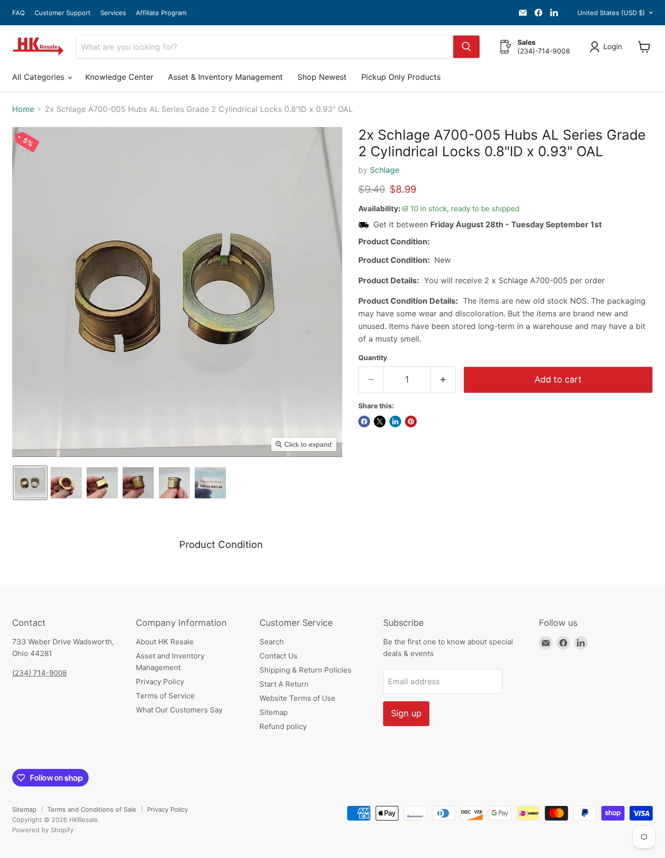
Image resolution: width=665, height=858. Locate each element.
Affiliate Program (161, 13)
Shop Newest (322, 77)
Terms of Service (165, 695)
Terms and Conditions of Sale (91, 809)
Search (271, 641)
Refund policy (283, 726)
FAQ (18, 13)
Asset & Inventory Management (225, 77)
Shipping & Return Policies (305, 670)
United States (611, 13)
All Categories (39, 77)
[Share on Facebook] (364, 421)
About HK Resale (165, 641)
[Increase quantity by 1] (443, 379)
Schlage (384, 170)
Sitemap (273, 712)
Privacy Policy (160, 681)
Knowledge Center (119, 77)
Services (113, 13)
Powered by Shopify (43, 830)
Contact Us (278, 655)
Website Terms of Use (297, 698)
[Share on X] (380, 421)
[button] (608, 47)
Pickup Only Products (401, 77)
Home (23, 109)
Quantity (372, 358)
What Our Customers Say (179, 709)
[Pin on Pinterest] (411, 421)
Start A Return (284, 684)
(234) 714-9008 (39, 672)
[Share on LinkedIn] (395, 421)
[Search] (466, 47)
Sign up (406, 713)
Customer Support (63, 13)
